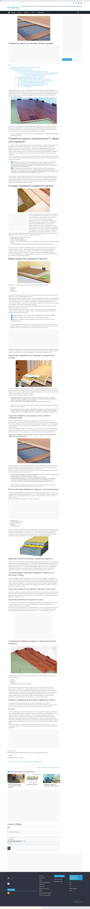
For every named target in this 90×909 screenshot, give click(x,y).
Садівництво (42, 884)
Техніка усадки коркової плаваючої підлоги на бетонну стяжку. (34, 80)
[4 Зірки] (23, 753)
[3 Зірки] (19, 753)
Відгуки (40, 890)
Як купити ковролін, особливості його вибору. (51, 785)
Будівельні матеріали (43, 888)
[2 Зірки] (14, 753)
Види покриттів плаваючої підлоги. (24, 70)
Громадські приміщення (44, 882)
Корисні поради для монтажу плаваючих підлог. (30, 85)
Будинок (26, 12)
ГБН (70, 886)
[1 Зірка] (9, 753)
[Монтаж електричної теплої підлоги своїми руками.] (16, 774)
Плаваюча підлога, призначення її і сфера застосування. (25, 67)
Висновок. (27, 86)
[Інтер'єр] (8, 12)
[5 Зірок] (28, 753)
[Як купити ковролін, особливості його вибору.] (51, 774)
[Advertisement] (33, 54)
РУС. (1, 1)
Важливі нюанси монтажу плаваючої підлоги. (30, 78)
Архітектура (41, 886)
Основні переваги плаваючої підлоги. (21, 69)
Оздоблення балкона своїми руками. (48, 767)
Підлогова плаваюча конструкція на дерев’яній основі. (32, 71)
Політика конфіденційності (45, 895)
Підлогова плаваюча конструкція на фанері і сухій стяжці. (36, 81)
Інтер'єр (13, 7)
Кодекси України (73, 888)
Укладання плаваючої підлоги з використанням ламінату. (33, 84)
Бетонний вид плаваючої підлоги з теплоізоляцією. (31, 77)
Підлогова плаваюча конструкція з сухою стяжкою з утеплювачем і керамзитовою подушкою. (38, 75)
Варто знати (42, 878)
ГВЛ (48, 478)
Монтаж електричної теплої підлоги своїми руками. (14, 786)
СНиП (70, 890)
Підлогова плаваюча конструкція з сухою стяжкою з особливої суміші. (39, 73)
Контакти (41, 876)
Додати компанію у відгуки (45, 893)
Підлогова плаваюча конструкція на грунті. (32, 82)
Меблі (40, 880)
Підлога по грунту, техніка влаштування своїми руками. (24, 761)
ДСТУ (70, 884)
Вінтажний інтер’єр (58, 881)
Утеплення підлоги (31, 784)
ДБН (70, 882)
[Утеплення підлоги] (33, 774)
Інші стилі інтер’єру (58, 879)
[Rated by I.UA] (11, 878)
